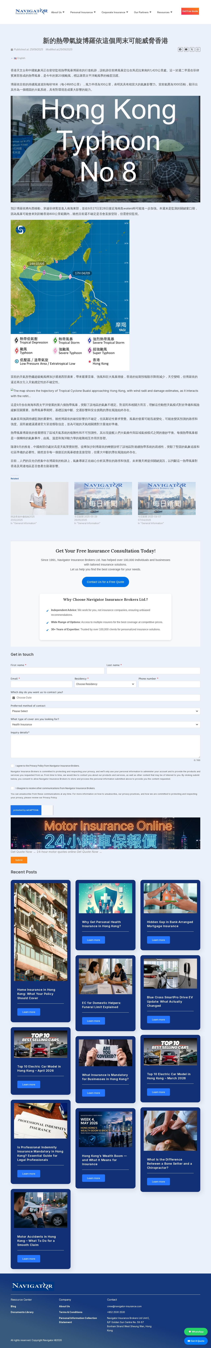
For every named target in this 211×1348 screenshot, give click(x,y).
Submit (19, 860)
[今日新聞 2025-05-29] (104, 498)
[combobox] (105, 684)
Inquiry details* (20, 732)
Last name (114, 665)
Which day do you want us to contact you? (37, 692)
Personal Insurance (81, 12)
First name (18, 665)
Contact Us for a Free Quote (105, 582)
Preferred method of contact (28, 705)
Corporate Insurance (113, 12)
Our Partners (141, 12)
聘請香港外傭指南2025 (23, 516)
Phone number (148, 678)
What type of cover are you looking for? (35, 719)
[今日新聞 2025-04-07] (168, 498)
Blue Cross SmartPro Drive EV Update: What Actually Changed (170, 1001)
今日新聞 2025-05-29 (85, 516)
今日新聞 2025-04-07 (149, 516)
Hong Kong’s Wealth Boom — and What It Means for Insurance (104, 1160)
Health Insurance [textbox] (22, 724)
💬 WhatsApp (196, 1331)
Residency (82, 678)
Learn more (28, 1012)
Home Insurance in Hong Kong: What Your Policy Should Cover (36, 994)
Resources (163, 12)
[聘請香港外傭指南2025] (41, 498)
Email (15, 678)
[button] (180, 49)
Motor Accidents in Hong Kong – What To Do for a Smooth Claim (36, 1241)
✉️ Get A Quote (195, 1341)
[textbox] (102, 684)
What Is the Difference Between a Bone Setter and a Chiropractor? (169, 1163)
